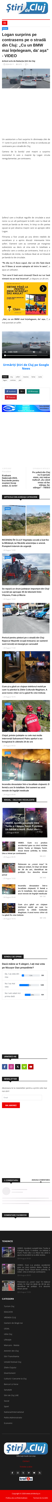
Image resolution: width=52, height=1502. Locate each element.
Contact (26, 1461)
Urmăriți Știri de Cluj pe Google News (26, 366)
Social (5, 28)
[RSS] (40, 1473)
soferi (18, 377)
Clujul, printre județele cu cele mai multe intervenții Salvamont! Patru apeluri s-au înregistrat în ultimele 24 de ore (22, 738)
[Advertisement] (26, 112)
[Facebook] (12, 1473)
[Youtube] (34, 1473)
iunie (40, 377)
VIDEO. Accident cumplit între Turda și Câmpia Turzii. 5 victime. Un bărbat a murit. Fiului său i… (24, 826)
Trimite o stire (26, 1466)
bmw (33, 377)
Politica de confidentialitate (16, 1498)
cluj (11, 377)
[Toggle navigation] (4, 23)
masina (26, 377)
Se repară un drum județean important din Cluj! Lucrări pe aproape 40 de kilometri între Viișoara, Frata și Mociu (25, 592)
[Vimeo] (29, 1473)
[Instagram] (18, 1473)
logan (5, 380)
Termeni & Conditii (40, 1498)
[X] (23, 1473)
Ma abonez (11, 1105)
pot (20, 380)
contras (13, 380)
